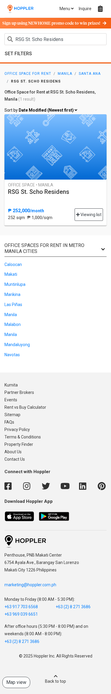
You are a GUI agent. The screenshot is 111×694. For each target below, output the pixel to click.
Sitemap (12, 414)
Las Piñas (13, 304)
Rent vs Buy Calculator (25, 407)
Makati (10, 274)
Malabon (12, 324)
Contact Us (14, 459)
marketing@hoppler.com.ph (30, 584)
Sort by (39, 110)
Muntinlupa (14, 284)
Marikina (12, 294)
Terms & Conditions (22, 437)
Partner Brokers (19, 392)
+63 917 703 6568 (21, 606)
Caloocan (13, 264)
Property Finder (18, 444)
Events (10, 399)
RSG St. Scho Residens (38, 191)
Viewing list (91, 214)
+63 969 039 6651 (21, 614)
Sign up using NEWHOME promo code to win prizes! (51, 23)
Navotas (12, 354)
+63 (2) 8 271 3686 (73, 606)
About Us (13, 451)
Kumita (11, 385)
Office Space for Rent (27, 74)
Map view (16, 682)
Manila (65, 74)
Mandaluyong (17, 344)
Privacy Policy (17, 429)
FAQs (9, 422)
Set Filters (18, 53)
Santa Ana (90, 74)
